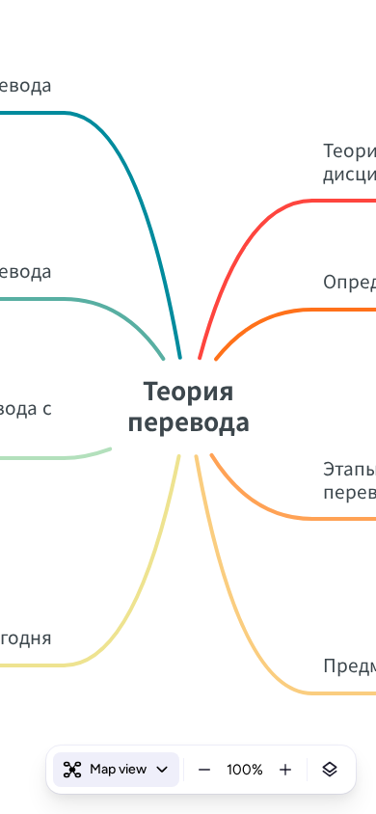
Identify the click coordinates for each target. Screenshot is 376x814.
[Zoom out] (204, 769)
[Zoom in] (285, 769)
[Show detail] (329, 769)
